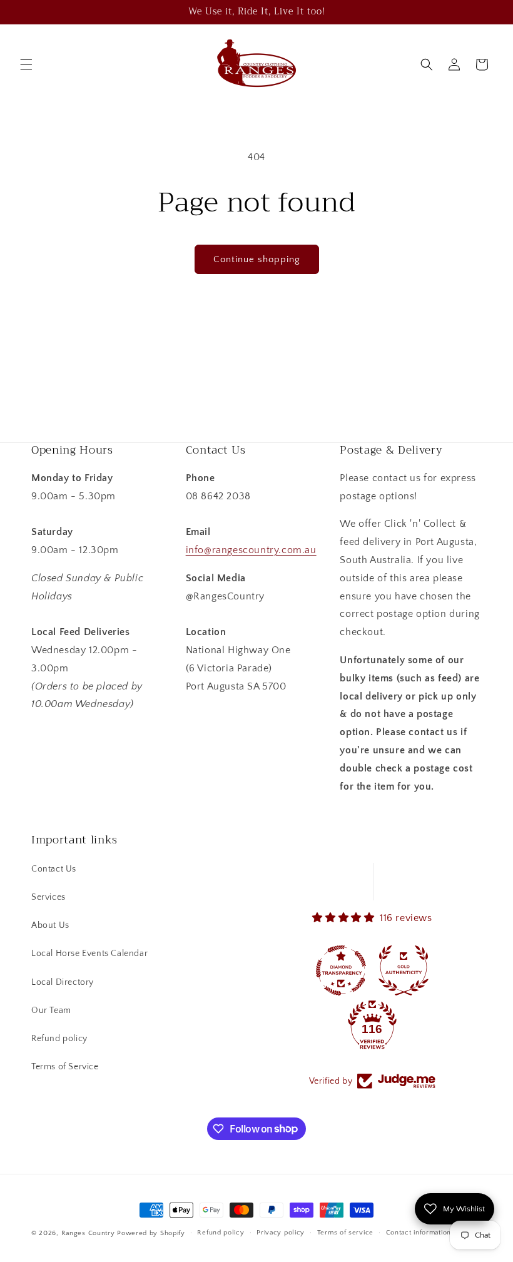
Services (48, 897)
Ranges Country (88, 1233)
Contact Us (53, 869)
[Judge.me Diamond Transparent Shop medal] (341, 970)
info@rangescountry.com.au (251, 550)
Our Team (51, 1010)
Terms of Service (65, 1067)
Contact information (418, 1232)
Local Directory (62, 982)
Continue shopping (256, 259)
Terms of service (345, 1232)
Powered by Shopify (151, 1233)
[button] (26, 64)
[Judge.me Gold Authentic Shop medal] (403, 970)
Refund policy (59, 1039)
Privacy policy (280, 1232)
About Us (50, 925)
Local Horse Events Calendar (89, 954)
